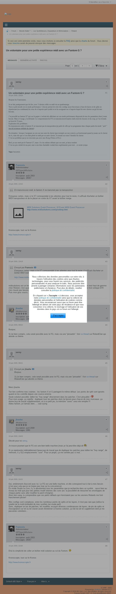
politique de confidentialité (63, 290)
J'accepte (58, 315)
